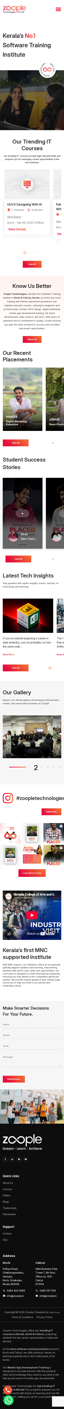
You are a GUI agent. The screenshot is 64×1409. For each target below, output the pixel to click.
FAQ (5, 1239)
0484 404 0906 (16, 1290)
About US (32, 339)
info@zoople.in (15, 1295)
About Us (8, 1182)
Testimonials (10, 1208)
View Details (17, 229)
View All (32, 264)
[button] (24, 252)
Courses (7, 1189)
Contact (7, 1233)
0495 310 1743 (48, 1290)
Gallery (7, 1195)
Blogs (6, 1201)
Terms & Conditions (22, 1317)
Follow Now (51, 811)
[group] (28, 627)
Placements (9, 1214)
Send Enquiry (13, 1079)
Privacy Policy (45, 1317)
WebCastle (54, 1312)
